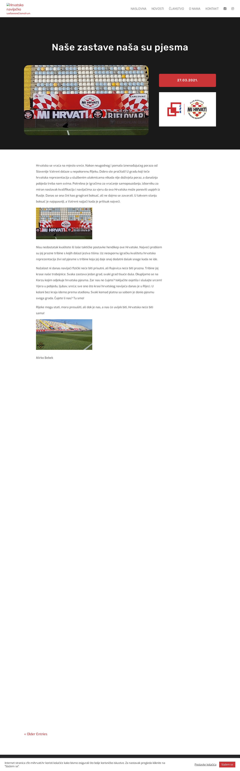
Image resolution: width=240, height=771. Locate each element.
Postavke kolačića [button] (205, 764)
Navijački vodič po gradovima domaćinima (68, 604)
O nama (194, 9)
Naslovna (138, 9)
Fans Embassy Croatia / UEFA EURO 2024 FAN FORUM (80, 675)
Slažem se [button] (227, 764)
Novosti (158, 9)
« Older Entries (35, 734)
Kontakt (212, 9)
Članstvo (176, 9)
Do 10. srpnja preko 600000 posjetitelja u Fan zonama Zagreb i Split (93, 533)
